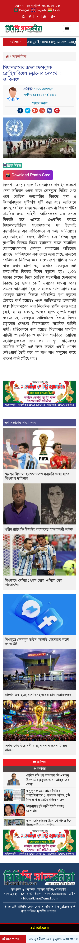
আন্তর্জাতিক (19, 56)
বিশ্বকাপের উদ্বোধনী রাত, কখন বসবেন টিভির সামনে (36, 747)
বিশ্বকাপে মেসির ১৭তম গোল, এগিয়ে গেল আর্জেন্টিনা (33, 582)
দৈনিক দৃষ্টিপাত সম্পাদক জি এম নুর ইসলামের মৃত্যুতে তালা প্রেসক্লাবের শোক (47, 780)
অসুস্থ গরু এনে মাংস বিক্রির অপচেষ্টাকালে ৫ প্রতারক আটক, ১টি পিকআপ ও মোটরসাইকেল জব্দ (48, 795)
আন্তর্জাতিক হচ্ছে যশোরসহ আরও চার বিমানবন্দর (38, 695)
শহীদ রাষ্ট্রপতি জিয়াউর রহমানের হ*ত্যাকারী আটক (39, 529)
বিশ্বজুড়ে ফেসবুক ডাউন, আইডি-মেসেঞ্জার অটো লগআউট (37, 641)
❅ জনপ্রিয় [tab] (39, 769)
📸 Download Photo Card (28, 175)
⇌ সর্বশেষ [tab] (39, 762)
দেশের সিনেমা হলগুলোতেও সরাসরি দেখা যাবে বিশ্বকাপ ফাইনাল (37, 476)
